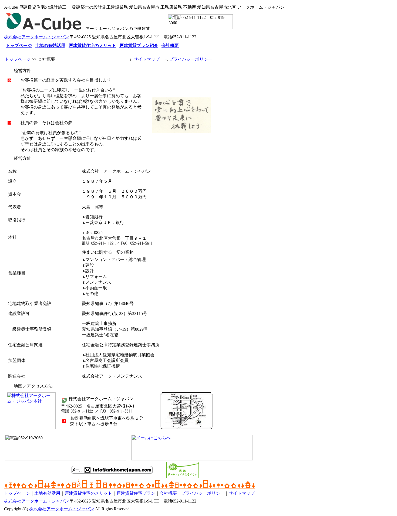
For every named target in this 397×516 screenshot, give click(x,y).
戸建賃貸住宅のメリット (88, 493)
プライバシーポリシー (190, 59)
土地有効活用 (47, 493)
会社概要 (168, 493)
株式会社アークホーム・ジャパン (36, 37)
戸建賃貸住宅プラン (135, 493)
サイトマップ (147, 59)
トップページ (18, 59)
